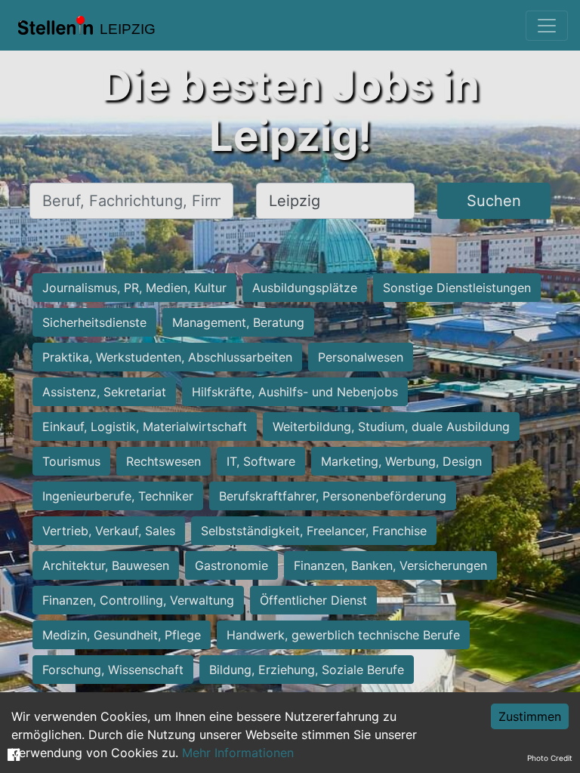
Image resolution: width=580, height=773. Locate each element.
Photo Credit (549, 757)
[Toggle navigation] (547, 26)
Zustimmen (529, 716)
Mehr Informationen (238, 752)
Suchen (494, 201)
